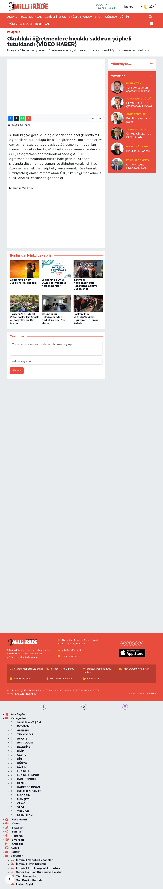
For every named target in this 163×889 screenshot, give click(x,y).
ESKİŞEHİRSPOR (55, 17)
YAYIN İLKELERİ (15, 694)
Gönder (17, 370)
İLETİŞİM (47, 690)
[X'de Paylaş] (16, 118)
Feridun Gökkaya (138, 160)
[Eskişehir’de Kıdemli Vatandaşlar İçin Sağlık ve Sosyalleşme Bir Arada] (24, 303)
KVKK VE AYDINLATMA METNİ (81, 690)
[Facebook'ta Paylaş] (10, 118)
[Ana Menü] (151, 23)
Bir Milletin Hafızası (138, 151)
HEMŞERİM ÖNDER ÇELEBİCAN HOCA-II (139, 105)
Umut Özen (133, 83)
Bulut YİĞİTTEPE (137, 146)
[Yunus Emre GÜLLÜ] (117, 102)
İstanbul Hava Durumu (62, 669)
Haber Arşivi (93, 678)
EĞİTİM (124, 17)
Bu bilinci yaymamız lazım (138, 120)
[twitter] (84, 707)
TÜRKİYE (22, 811)
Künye (15, 847)
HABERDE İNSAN (31, 17)
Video (15, 823)
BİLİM (20, 750)
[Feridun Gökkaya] (117, 164)
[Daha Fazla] (28, 118)
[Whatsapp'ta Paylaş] (22, 118)
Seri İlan (16, 831)
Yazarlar (17, 827)
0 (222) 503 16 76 (72, 650)
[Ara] (151, 17)
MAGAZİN (23, 795)
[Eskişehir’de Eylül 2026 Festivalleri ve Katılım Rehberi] (56, 269)
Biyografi (17, 839)
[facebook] (43, 707)
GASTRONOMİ (26, 779)
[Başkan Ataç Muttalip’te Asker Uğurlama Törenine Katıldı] (88, 303)
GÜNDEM (111, 17)
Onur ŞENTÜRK (136, 114)
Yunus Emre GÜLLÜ (138, 99)
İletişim (16, 852)
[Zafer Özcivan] (117, 133)
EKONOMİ (23, 726)
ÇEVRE (21, 755)
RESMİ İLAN (42, 23)
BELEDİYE (23, 746)
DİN (19, 758)
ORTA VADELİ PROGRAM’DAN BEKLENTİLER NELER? (136, 166)
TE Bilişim (150, 693)
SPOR (98, 17)
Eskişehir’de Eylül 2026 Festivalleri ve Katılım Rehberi (54, 283)
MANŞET (22, 799)
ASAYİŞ (12, 17)
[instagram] (125, 707)
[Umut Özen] (117, 87)
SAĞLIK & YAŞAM (80, 17)
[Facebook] (123, 643)
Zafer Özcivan (136, 129)
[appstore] (132, 653)
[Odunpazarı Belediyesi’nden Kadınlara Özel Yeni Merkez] (56, 303)
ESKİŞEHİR (13, 32)
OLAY (20, 803)
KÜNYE (58, 690)
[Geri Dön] (9, 879)
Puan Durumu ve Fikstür (136, 669)
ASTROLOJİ (24, 742)
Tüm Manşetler (22, 678)
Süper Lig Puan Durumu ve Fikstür (39, 872)
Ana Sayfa (18, 714)
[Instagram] (135, 643)
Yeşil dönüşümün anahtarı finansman (138, 89)
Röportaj (17, 835)
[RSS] (140, 643)
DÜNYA (21, 763)
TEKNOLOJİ (24, 734)
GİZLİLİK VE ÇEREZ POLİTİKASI (24, 690)
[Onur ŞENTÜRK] (117, 117)
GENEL (21, 783)
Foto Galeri (19, 819)
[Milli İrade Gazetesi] (27, 6)
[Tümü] (151, 64)
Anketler (17, 844)
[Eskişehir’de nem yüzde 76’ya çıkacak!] (24, 269)
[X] (129, 643)
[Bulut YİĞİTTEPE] (117, 148)
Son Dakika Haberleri (61, 678)
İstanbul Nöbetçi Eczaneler (28, 669)
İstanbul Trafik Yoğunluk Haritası (98, 671)
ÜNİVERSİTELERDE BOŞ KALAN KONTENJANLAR (138, 135)
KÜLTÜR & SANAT (20, 23)
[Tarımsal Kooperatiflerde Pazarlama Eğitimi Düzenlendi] (88, 269)
